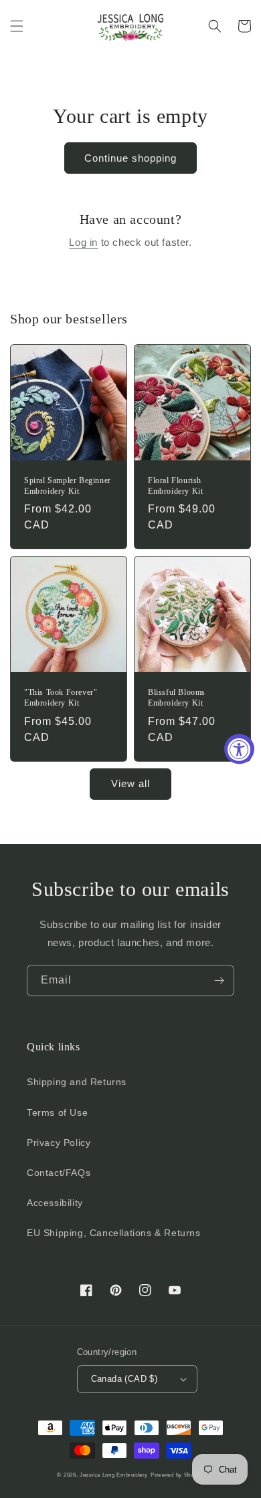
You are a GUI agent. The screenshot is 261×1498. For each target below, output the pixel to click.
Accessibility (55, 1202)
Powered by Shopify (177, 1474)
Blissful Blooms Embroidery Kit (176, 698)
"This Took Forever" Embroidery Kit (60, 698)
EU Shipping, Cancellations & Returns (114, 1232)
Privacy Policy (58, 1142)
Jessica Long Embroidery (114, 1474)
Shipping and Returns (76, 1081)
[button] (16, 26)
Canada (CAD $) (124, 1379)
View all (130, 783)
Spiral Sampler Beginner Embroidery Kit (67, 486)
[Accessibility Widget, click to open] (239, 749)
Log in (83, 242)
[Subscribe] (219, 980)
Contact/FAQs (58, 1172)
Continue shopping (130, 158)
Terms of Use (57, 1112)
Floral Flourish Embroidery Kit (175, 486)
